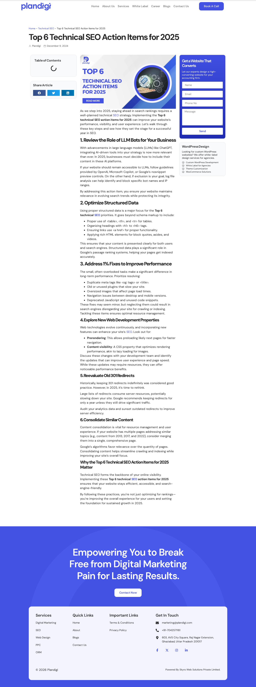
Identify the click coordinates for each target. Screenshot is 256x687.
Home (95, 6)
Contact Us (181, 6)
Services (123, 6)
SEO (116, 115)
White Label (140, 6)
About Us (108, 6)
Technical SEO (46, 28)
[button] (39, 93)
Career (155, 6)
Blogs (166, 6)
